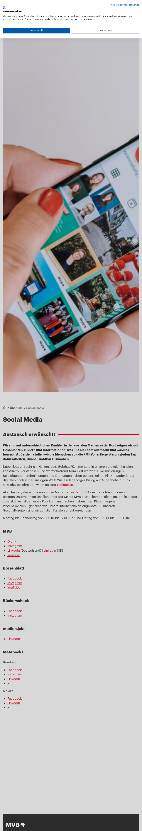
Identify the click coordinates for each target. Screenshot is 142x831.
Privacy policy (117, 4)
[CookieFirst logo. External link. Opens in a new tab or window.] (4, 7)
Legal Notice (132, 4)
